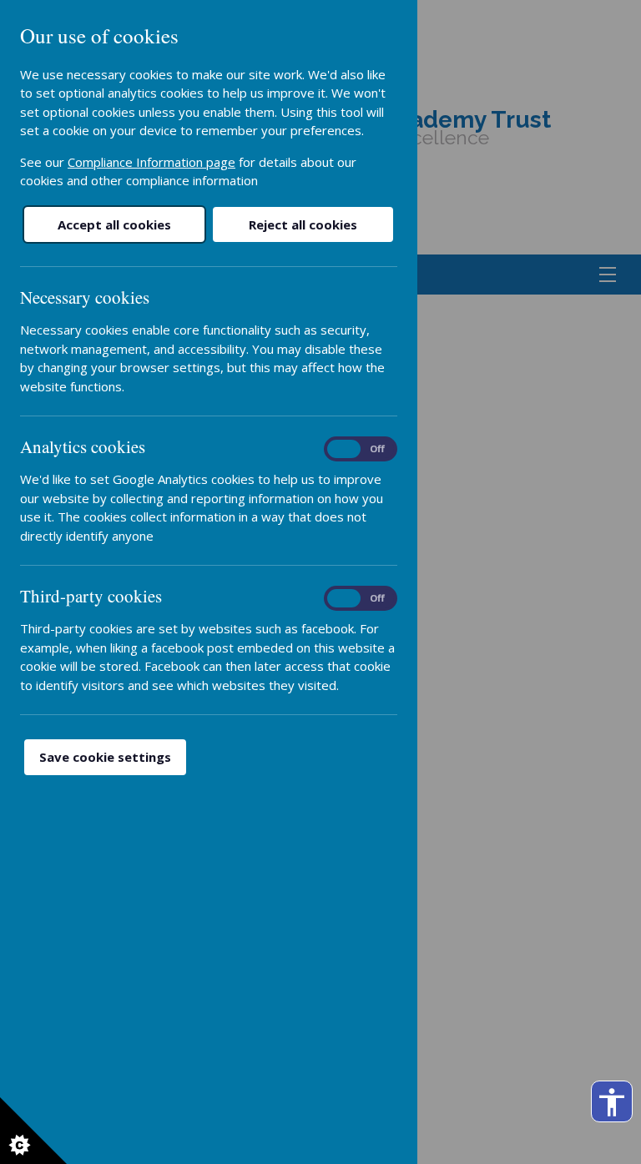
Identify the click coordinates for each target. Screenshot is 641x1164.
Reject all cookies (303, 224)
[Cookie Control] (33, 1130)
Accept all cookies (114, 224)
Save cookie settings (105, 756)
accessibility (611, 1102)
